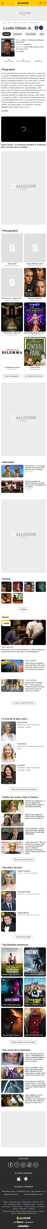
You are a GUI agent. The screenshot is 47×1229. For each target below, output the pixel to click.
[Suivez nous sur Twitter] (17, 1164)
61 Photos (23, 609)
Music (19, 749)
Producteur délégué (36, 40)
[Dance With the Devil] (35, 248)
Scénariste (20, 42)
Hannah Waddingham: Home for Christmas (35, 333)
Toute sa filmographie (11, 376)
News (5, 617)
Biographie (8, 69)
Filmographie (10, 230)
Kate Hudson (22, 744)
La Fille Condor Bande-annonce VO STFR (12, 1005)
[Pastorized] (12, 248)
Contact (5, 1202)
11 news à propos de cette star (23, 703)
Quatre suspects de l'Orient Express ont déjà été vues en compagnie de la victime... (35, 484)
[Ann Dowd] (8, 774)
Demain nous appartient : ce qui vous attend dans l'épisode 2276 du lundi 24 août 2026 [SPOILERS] (35, 803)
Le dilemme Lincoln (12, 367)
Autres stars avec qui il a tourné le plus (23, 789)
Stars (9, 22)
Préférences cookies (29, 1204)
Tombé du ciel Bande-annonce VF (35, 1005)
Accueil (4, 22)
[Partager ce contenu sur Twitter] (41, 28)
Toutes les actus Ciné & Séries (23, 859)
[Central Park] (35, 351)
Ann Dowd (21, 765)
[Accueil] (21, 3)
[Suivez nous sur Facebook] (11, 1164)
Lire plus (4, 111)
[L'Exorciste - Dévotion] (12, 317)
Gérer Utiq (23, 1209)
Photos (6, 578)
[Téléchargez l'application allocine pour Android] (27, 1179)
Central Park (35, 367)
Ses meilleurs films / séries (34, 376)
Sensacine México (31, 1194)
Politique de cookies (15, 1204)
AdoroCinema (9, 1194)
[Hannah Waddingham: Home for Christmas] (35, 317)
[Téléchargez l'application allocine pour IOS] (20, 1179)
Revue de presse (17, 1206)
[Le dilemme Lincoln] (12, 351)
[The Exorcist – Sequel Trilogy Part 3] (12, 282)
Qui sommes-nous (15, 1202)
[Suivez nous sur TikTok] (30, 1164)
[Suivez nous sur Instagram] (23, 1164)
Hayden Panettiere (24, 871)
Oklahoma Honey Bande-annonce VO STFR (12, 974)
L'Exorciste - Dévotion (12, 333)
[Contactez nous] (36, 1164)
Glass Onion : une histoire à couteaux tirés (31, 746)
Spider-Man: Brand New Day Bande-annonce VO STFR (35, 1035)
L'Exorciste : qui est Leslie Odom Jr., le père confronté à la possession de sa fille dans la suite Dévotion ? (23, 651)
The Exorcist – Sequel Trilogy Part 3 (12, 298)
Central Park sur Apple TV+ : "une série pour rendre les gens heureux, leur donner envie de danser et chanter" (35, 687)
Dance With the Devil (35, 264)
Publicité (35, 1202)
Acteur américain (23, 22)
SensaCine (21, 1191)
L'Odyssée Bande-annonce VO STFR (12, 1035)
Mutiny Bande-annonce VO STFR (35, 974)
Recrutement (27, 1202)
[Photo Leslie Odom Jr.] (6, 587)
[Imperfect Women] (35, 282)
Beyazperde (35, 1191)
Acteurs (14, 22)
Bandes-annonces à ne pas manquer (23, 1042)
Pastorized (12, 264)
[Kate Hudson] (8, 753)
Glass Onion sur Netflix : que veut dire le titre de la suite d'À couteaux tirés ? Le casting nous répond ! (35, 666)
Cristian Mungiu (23, 913)
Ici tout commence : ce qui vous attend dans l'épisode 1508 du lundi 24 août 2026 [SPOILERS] (34, 831)
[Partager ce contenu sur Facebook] (36, 28)
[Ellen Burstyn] (8, 731)
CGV (5, 1204)
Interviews (8, 462)
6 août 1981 (28, 47)
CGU (41, 1202)
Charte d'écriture (30, 1206)
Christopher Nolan (24, 892)
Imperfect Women (35, 298)
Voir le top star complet (23, 937)
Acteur (24, 40)
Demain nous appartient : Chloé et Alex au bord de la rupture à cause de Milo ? (34, 816)
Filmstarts (5, 1191)
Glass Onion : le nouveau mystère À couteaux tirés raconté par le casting (35, 467)
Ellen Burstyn (22, 722)
